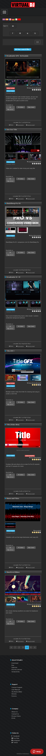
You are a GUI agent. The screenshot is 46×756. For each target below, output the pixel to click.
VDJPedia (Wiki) (17, 692)
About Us (15, 712)
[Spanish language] (7, 19)
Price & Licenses (17, 669)
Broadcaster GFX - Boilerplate (17, 56)
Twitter (15, 742)
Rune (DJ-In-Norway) (35, 88)
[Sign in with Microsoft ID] (20, 33)
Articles (14, 694)
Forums (14, 696)
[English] (3, 19)
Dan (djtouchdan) (36, 235)
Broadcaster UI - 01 (13, 277)
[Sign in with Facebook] (12, 33)
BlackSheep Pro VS (13, 203)
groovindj (38, 530)
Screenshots (16, 672)
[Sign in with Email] (12, 26)
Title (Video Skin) (13, 425)
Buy (13, 665)
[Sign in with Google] (35, 33)
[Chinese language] (19, 19)
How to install (31, 125)
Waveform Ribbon (13, 572)
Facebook (16, 736)
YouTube (16, 738)
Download (15, 663)
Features (14, 667)
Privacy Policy (16, 716)
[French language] (10, 19)
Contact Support (17, 687)
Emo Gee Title (12, 129)
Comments (21, 125)
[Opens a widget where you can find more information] (37, 752)
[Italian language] (16, 19)
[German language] (13, 19)
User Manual (16, 689)
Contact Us (15, 714)
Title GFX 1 (10, 351)
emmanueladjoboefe (35, 161)
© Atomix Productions (23, 754)
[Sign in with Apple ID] (27, 33)
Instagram (16, 740)
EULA (13, 718)
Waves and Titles (13, 498)
